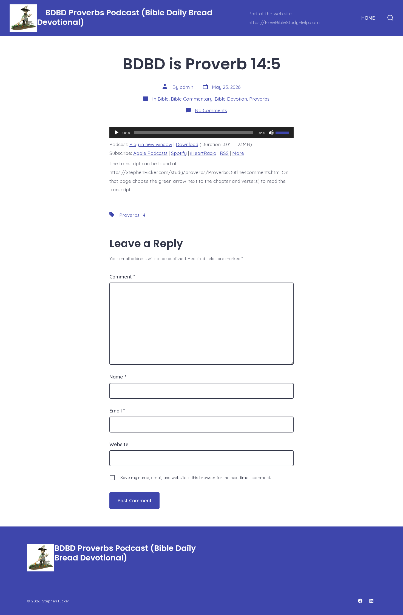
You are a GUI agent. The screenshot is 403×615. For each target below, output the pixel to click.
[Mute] (271, 132)
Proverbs (259, 99)
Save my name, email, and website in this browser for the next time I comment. (195, 477)
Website (119, 444)
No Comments (211, 110)
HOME (368, 18)
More (238, 153)
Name (117, 377)
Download (187, 144)
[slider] (283, 132)
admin (186, 87)
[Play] (116, 132)
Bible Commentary (191, 99)
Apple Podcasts (150, 153)
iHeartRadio (203, 153)
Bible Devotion (231, 99)
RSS (224, 153)
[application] (201, 132)
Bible (163, 99)
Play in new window (150, 144)
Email (117, 411)
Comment (122, 277)
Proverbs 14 (132, 215)
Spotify (179, 153)
